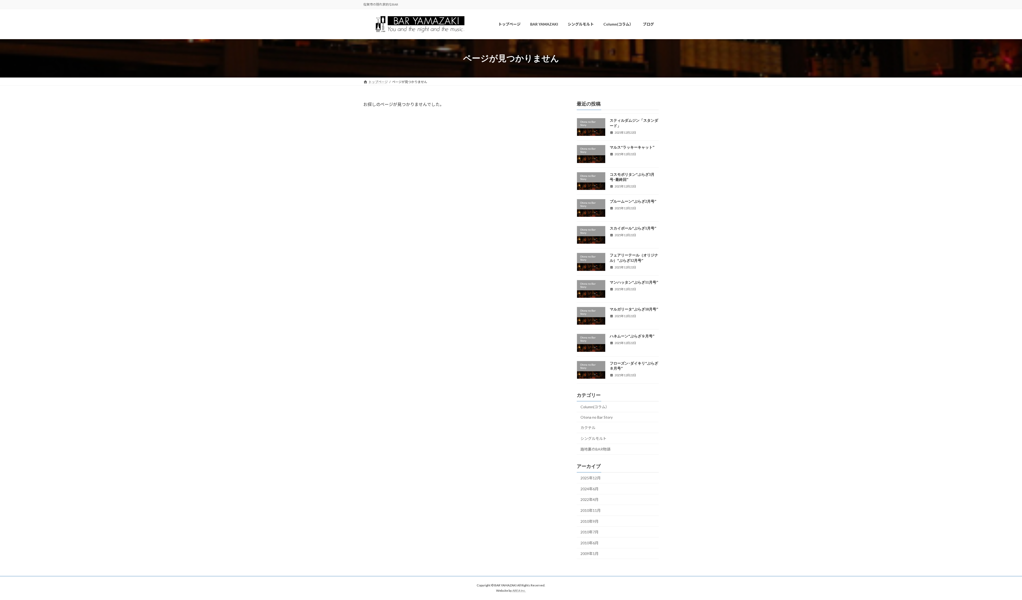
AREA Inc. (519, 591)
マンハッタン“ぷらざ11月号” (634, 282)
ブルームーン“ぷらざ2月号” (633, 201)
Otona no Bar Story (596, 417)
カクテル (587, 428)
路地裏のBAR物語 (595, 449)
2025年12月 (590, 478)
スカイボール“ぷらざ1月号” (633, 229)
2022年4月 (589, 499)
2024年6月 (589, 489)
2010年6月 (589, 543)
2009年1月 (589, 554)
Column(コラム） (594, 407)
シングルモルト (593, 438)
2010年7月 (589, 532)
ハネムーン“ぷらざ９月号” (632, 336)
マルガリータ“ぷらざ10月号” (634, 309)
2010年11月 (590, 510)
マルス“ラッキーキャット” (632, 148)
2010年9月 (589, 521)
